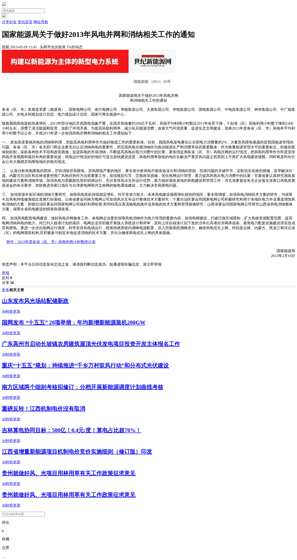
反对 (7, 278)
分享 (8, 283)
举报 (5, 273)
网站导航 (40, 22)
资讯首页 (25, 22)
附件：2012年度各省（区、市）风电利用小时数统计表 (51, 242)
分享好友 (9, 22)
